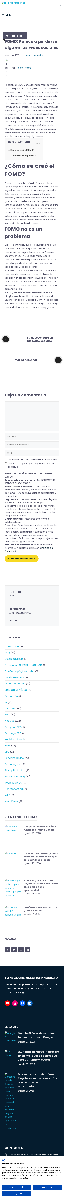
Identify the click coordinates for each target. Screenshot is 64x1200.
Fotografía (11, 696)
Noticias (17, 35)
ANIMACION (12, 646)
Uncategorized (14, 789)
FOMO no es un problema (24, 155)
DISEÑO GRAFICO (15, 677)
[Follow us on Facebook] (7, 949)
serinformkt (24, 67)
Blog (7, 652)
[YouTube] (7, 1003)
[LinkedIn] (10, 620)
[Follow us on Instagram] (21, 949)
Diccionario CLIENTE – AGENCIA (23, 665)
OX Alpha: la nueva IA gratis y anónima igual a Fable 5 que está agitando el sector (41, 856)
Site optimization (15, 770)
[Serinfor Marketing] (25, 5)
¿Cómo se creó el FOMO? (21, 150)
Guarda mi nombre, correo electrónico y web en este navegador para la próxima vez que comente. (32, 463)
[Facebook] (22, 1003)
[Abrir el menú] (6, 1013)
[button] (60, 5)
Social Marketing (15, 776)
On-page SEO (13, 733)
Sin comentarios (34, 55)
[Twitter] (16, 620)
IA (6, 702)
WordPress (11, 801)
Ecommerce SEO (15, 683)
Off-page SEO (13, 727)
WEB (7, 795)
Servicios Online (14, 758)
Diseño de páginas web (19, 671)
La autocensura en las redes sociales (40, 339)
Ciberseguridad (14, 659)
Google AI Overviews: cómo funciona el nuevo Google (40, 828)
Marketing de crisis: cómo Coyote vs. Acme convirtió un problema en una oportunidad (41, 885)
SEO (7, 751)
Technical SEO (13, 782)
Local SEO (10, 708)
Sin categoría (13, 764)
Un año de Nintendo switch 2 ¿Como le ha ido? (40, 909)
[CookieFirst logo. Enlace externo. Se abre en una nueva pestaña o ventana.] (3, 1160)
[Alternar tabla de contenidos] (36, 143)
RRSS (8, 745)
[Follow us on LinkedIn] (27, 949)
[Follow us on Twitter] (14, 949)
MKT (7, 714)
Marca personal (26, 360)
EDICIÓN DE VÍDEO (16, 690)
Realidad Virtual (14, 739)
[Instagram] (15, 1003)
